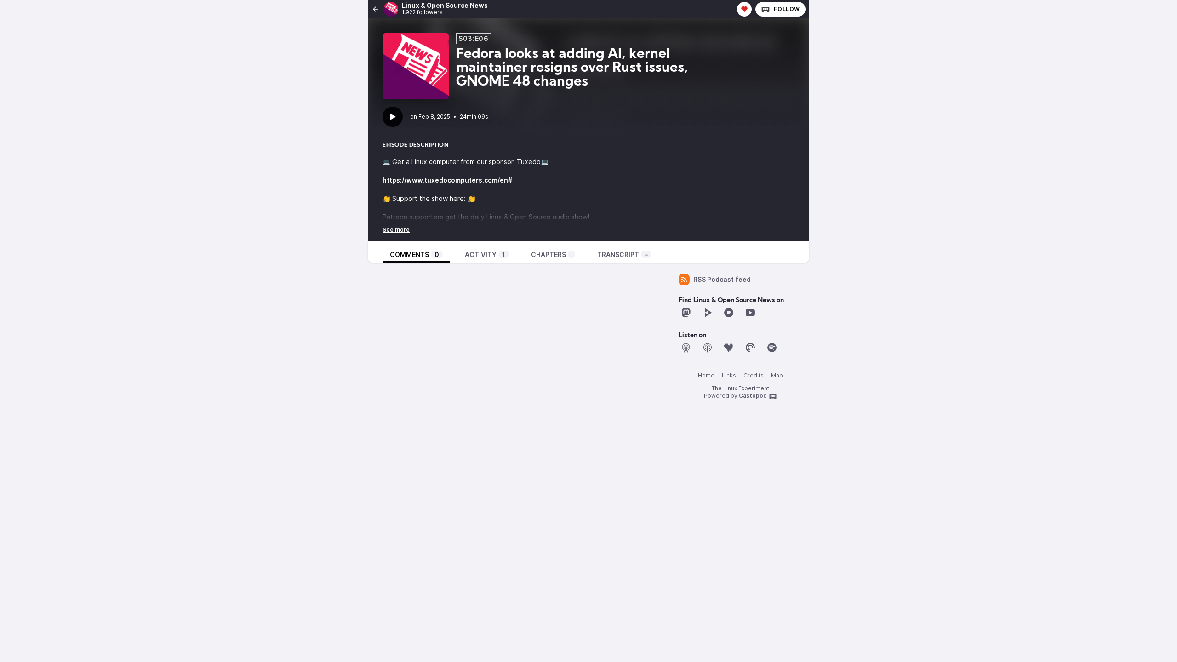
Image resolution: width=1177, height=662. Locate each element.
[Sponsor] (744, 9)
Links (729, 375)
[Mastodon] (686, 312)
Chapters (548, 254)
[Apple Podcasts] (707, 347)
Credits (753, 375)
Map (777, 375)
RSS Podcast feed (722, 279)
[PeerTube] (707, 312)
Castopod (753, 395)
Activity (485, 254)
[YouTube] (750, 312)
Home (706, 375)
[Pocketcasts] (750, 347)
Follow (787, 9)
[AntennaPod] (686, 347)
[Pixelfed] (728, 312)
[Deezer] (728, 347)
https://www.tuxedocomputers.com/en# (447, 180)
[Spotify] (772, 347)
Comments (414, 254)
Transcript (622, 254)
